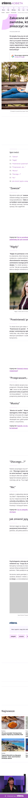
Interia (3, 12)
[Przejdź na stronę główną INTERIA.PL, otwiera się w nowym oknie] (6, 3)
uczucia (21, 636)
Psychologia (13, 12)
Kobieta (7, 12)
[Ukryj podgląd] (25, 775)
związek (13, 636)
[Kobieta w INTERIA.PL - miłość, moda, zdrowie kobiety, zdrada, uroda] (17, 3)
